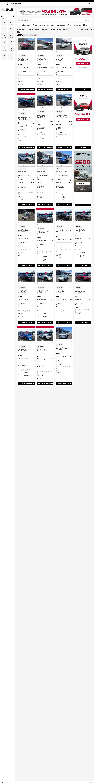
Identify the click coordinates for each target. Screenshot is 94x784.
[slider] (1, 16)
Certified (7, 8)
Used (12, 8)
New (40, 4)
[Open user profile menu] (92, 0)
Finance (76, 4)
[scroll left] (19, 25)
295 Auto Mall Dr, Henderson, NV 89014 (51, 0)
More (82, 4)
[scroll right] (90, 25)
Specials (68, 4)
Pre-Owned (60, 4)
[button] (89, 4)
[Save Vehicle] (34, 55)
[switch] (3, 9)
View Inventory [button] (83, 89)
